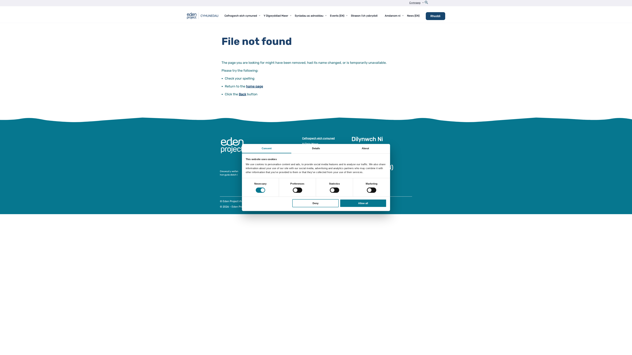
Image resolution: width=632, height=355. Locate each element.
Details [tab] (316, 148)
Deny (315, 203)
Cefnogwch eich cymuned (318, 138)
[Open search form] (426, 3)
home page (254, 86)
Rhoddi (435, 16)
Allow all (363, 203)
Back (242, 94)
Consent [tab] (267, 148)
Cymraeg (415, 2)
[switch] (297, 190)
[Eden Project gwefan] (234, 148)
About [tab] (365, 148)
